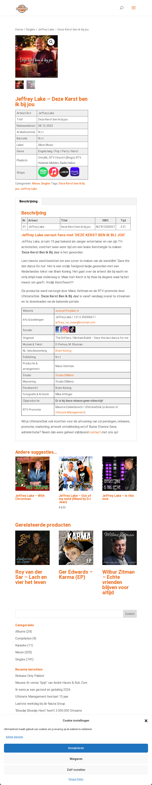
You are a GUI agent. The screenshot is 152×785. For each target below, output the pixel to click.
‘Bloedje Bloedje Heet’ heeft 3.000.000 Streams (48, 710)
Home (19, 29)
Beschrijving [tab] (28, 201)
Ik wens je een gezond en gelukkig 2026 (42, 689)
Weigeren (76, 759)
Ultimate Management (69, 412)
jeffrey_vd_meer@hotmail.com (75, 322)
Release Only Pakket (29, 676)
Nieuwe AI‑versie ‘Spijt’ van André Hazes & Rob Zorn (51, 683)
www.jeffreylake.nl (67, 310)
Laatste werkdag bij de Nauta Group (40, 704)
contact (95, 432)
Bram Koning (63, 350)
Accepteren (76, 748)
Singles (30, 29)
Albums (20, 631)
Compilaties (23, 638)
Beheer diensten (14, 737)
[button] (146, 721)
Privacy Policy (76, 779)
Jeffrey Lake (28, 188)
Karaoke (21, 645)
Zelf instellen (76, 770)
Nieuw (36, 183)
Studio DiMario (64, 375)
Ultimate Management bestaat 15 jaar (41, 696)
